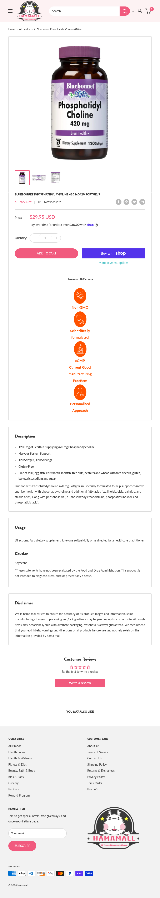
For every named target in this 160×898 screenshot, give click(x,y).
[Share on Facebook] (118, 202)
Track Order (94, 783)
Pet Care (13, 789)
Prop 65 (92, 789)
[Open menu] (10, 11)
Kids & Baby (16, 777)
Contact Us (94, 758)
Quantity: (21, 238)
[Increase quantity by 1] (56, 238)
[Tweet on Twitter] (134, 202)
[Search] (125, 11)
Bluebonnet (23, 202)
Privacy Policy (96, 777)
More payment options (113, 262)
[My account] (140, 11)
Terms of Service (97, 752)
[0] (148, 11)
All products (25, 29)
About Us (93, 746)
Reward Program (19, 795)
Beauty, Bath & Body (21, 770)
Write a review (80, 683)
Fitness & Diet (17, 764)
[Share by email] (142, 202)
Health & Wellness (20, 758)
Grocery (13, 783)
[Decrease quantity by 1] (34, 238)
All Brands (14, 746)
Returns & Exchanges (101, 770)
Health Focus (16, 752)
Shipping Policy (97, 764)
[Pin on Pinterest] (126, 202)
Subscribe (22, 845)
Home (11, 29)
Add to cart (46, 253)
